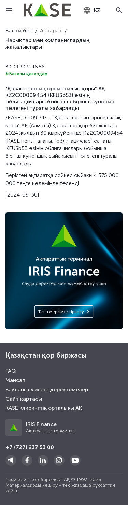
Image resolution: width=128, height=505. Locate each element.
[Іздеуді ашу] (119, 10)
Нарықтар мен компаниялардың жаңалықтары (47, 43)
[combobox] (91, 10)
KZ (97, 10)
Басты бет (18, 30)
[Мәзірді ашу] (9, 10)
